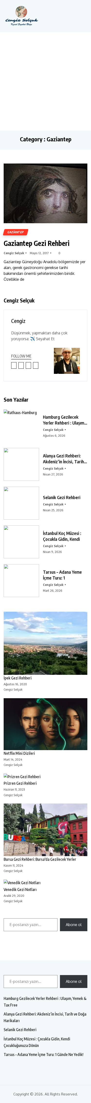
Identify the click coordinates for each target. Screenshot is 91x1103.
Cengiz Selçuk (14, 253)
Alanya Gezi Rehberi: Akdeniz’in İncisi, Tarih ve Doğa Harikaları (45, 1017)
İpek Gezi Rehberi (18, 678)
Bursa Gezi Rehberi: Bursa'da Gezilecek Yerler (40, 859)
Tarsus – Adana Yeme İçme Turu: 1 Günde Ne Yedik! (43, 1054)
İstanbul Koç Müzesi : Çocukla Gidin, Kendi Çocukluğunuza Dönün (37, 1042)
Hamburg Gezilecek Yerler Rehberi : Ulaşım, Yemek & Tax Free (45, 1001)
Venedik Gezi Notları (20, 889)
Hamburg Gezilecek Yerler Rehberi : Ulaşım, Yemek (64, 420)
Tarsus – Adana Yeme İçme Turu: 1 (62, 575)
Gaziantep (15, 232)
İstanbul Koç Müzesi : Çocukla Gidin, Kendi (62, 536)
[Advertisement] (45, 80)
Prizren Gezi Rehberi (20, 783)
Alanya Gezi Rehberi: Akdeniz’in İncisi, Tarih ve (63, 458)
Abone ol (74, 924)
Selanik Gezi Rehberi (61, 497)
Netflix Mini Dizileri (19, 753)
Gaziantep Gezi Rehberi (36, 243)
